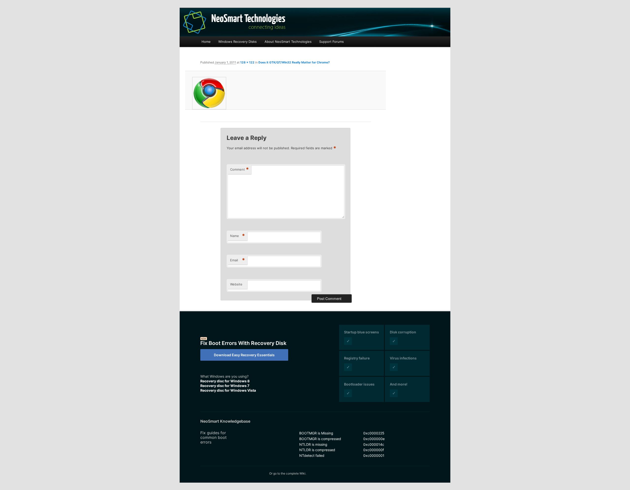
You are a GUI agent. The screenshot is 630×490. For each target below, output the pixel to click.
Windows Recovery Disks (237, 42)
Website (236, 284)
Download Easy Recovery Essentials (244, 355)
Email (237, 260)
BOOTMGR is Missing (316, 433)
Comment (239, 169)
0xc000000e (374, 439)
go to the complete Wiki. (289, 473)
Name (237, 236)
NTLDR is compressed (317, 450)
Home (206, 42)
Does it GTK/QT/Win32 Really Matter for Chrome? (294, 62)
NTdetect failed (311, 455)
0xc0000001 (373, 455)
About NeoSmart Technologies (288, 42)
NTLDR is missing (313, 444)
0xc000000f (373, 450)
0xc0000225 (373, 433)
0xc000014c (373, 444)
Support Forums (331, 42)
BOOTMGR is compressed (320, 439)
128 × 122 (247, 62)
